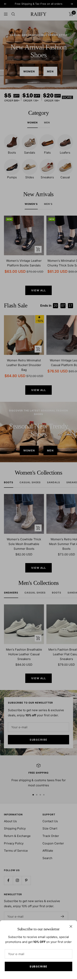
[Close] (70, 926)
